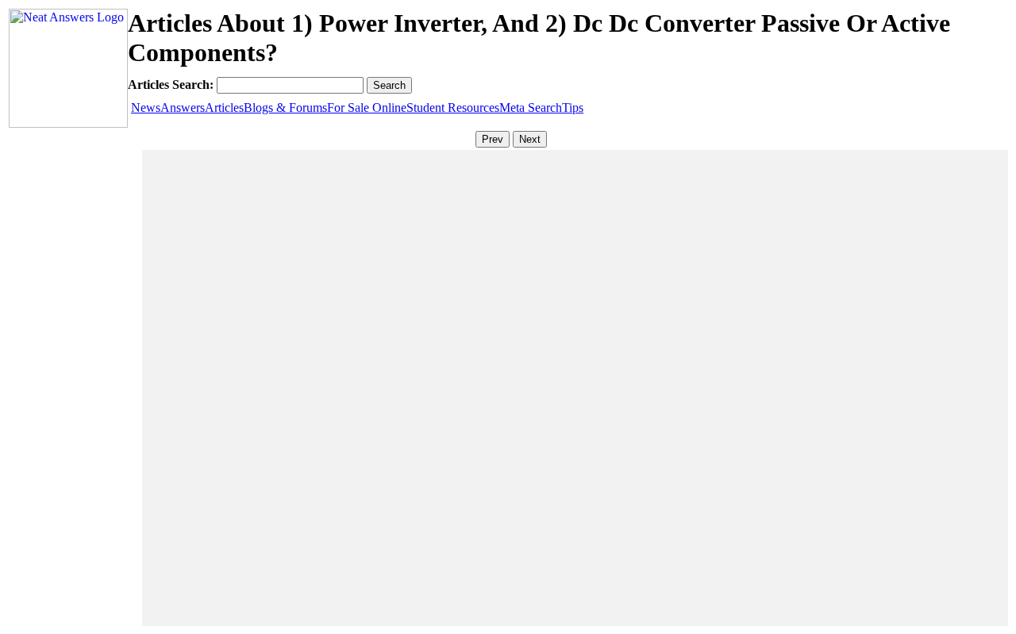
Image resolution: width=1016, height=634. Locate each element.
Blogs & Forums (285, 107)
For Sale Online (366, 107)
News (145, 107)
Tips (572, 107)
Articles (224, 107)
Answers (182, 107)
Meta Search (530, 107)
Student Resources (452, 107)
